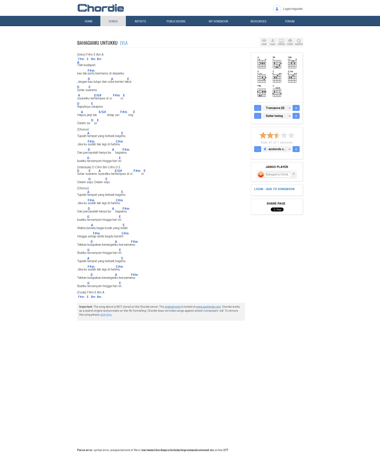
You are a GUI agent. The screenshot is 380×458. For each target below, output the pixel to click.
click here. (106, 314)
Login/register (293, 9)
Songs (113, 21)
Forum (289, 21)
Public (176, 21)
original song (172, 306)
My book (218, 21)
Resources (258, 21)
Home (89, 21)
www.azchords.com (208, 306)
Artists (140, 21)
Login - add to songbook (274, 189)
